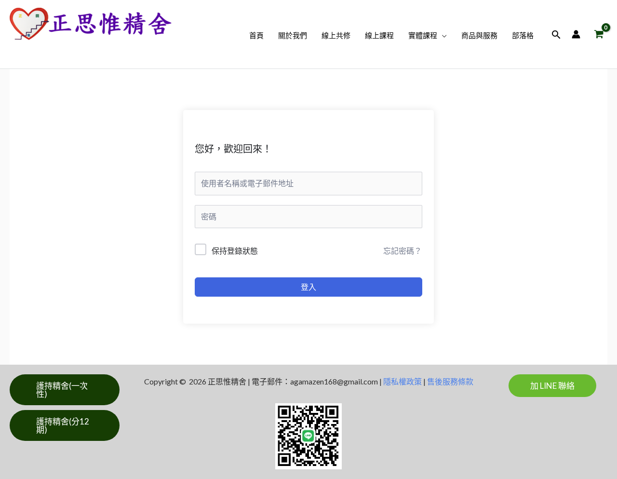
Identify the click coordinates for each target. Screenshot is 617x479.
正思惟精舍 (52, 50)
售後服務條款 (450, 381)
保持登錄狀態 (235, 250)
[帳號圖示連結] (576, 34)
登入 (308, 286)
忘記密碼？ (402, 250)
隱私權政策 (402, 381)
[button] (442, 35)
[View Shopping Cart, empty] (598, 34)
